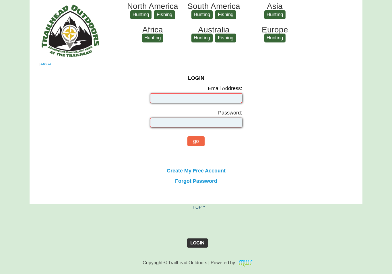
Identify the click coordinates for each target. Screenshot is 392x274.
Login (197, 243)
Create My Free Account (196, 171)
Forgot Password (196, 181)
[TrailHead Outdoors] (70, 8)
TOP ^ (199, 207)
